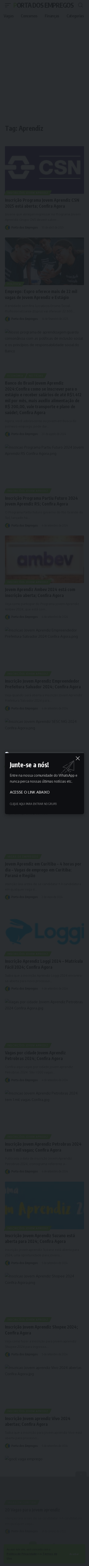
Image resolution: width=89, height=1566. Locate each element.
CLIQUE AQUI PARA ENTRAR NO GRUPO (33, 804)
